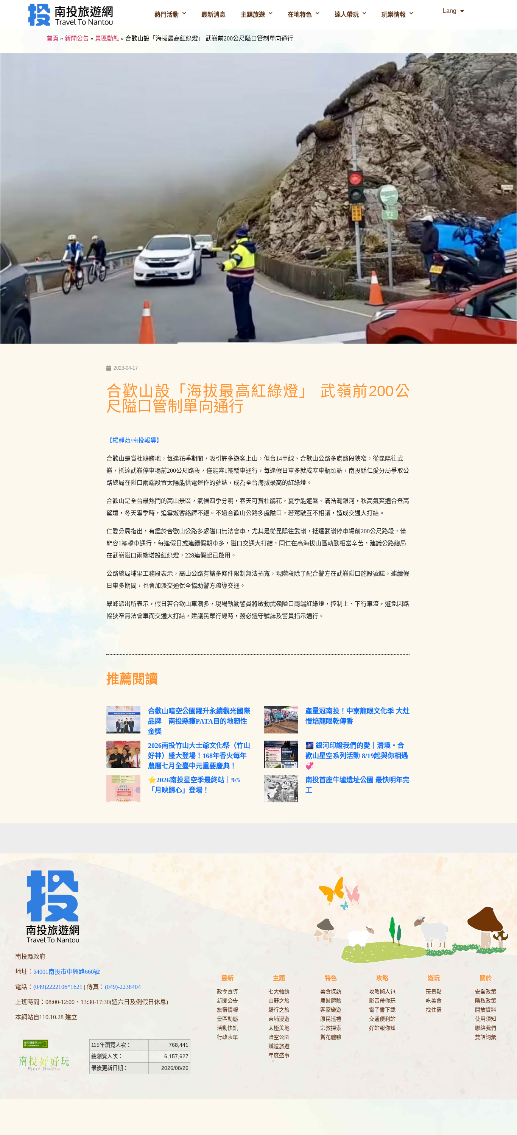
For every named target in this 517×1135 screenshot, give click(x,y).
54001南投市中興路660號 (66, 971)
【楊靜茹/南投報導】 (134, 440)
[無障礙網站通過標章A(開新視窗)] (35, 1043)
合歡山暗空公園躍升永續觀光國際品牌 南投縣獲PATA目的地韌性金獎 (199, 721)
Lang (449, 11)
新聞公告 (77, 38)
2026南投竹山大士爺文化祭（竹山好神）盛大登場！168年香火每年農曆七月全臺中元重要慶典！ (199, 756)
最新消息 (213, 14)
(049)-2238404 (123, 987)
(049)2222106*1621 (58, 987)
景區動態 (107, 38)
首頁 (53, 38)
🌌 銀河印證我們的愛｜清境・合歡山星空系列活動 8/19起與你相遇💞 (356, 756)
